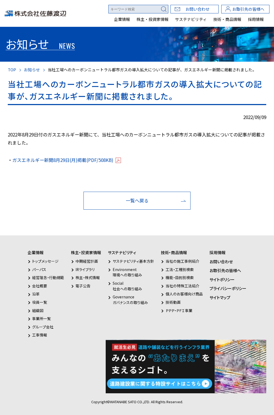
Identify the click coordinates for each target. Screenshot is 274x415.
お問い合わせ (197, 9)
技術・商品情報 (227, 19)
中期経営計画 (86, 261)
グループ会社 (43, 326)
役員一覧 (39, 302)
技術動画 (173, 302)
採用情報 (256, 19)
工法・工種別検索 (179, 269)
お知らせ (32, 69)
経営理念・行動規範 (48, 277)
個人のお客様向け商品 (184, 294)
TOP (12, 69)
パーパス (39, 269)
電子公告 (82, 285)
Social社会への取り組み (127, 285)
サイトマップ (220, 297)
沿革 (36, 294)
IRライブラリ (85, 269)
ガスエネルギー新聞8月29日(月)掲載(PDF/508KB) (62, 160)
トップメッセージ (45, 261)
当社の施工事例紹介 (182, 261)
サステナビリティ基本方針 (133, 261)
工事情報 (39, 335)
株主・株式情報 (87, 277)
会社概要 (39, 285)
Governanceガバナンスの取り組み (130, 299)
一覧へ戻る (137, 200)
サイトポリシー (222, 279)
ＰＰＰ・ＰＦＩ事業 (179, 310)
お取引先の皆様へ (248, 9)
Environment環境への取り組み (127, 272)
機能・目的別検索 (179, 277)
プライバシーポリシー (228, 288)
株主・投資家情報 (152, 19)
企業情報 (122, 19)
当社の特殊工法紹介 (182, 285)
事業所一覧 (41, 318)
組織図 (37, 310)
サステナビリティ (191, 19)
